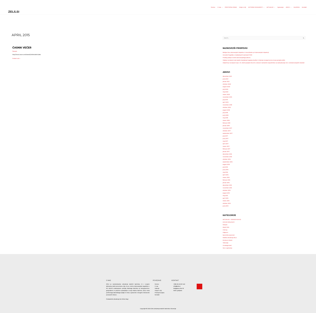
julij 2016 (225, 167)
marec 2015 (226, 200)
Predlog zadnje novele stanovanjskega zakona (236, 57)
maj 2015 (225, 195)
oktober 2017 (227, 131)
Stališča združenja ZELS (230, 237)
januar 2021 (226, 81)
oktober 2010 (227, 203)
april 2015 (225, 198)
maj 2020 (225, 92)
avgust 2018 (226, 110)
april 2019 (225, 102)
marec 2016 (226, 177)
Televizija (225, 243)
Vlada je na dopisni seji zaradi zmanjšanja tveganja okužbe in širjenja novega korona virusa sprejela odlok (254, 60)
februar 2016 (226, 180)
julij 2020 (225, 89)
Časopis (14, 51)
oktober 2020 (227, 84)
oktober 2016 (227, 159)
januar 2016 (226, 182)
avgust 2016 (226, 164)
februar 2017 (226, 149)
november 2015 (227, 188)
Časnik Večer (21, 47)
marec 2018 (226, 120)
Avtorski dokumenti (228, 222)
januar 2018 (226, 125)
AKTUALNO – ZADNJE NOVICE (232, 219)
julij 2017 (225, 136)
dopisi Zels (226, 227)
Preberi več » (16, 58)
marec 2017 (226, 146)
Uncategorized (227, 245)
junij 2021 (225, 79)
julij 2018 (225, 112)
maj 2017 (225, 141)
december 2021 (227, 76)
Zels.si (13, 11)
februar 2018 (226, 123)
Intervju (225, 230)
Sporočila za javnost (229, 235)
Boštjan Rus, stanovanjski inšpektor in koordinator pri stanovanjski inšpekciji (246, 52)
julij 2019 (225, 99)
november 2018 (227, 105)
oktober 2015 (226, 190)
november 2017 (227, 128)
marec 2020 (226, 94)
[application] (221, 7)
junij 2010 (225, 206)
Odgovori (225, 232)
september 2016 (227, 162)
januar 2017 (226, 151)
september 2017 (227, 133)
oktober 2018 (227, 107)
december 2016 (227, 154)
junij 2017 (225, 138)
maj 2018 (225, 118)
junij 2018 (225, 115)
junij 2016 (225, 169)
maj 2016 (225, 172)
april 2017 (225, 143)
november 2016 (227, 156)
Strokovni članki (227, 240)
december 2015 (227, 185)
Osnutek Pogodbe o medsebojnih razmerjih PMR (237, 55)
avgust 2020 (226, 86)
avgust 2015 (226, 193)
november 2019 (227, 97)
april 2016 (225, 175)
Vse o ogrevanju (227, 248)
